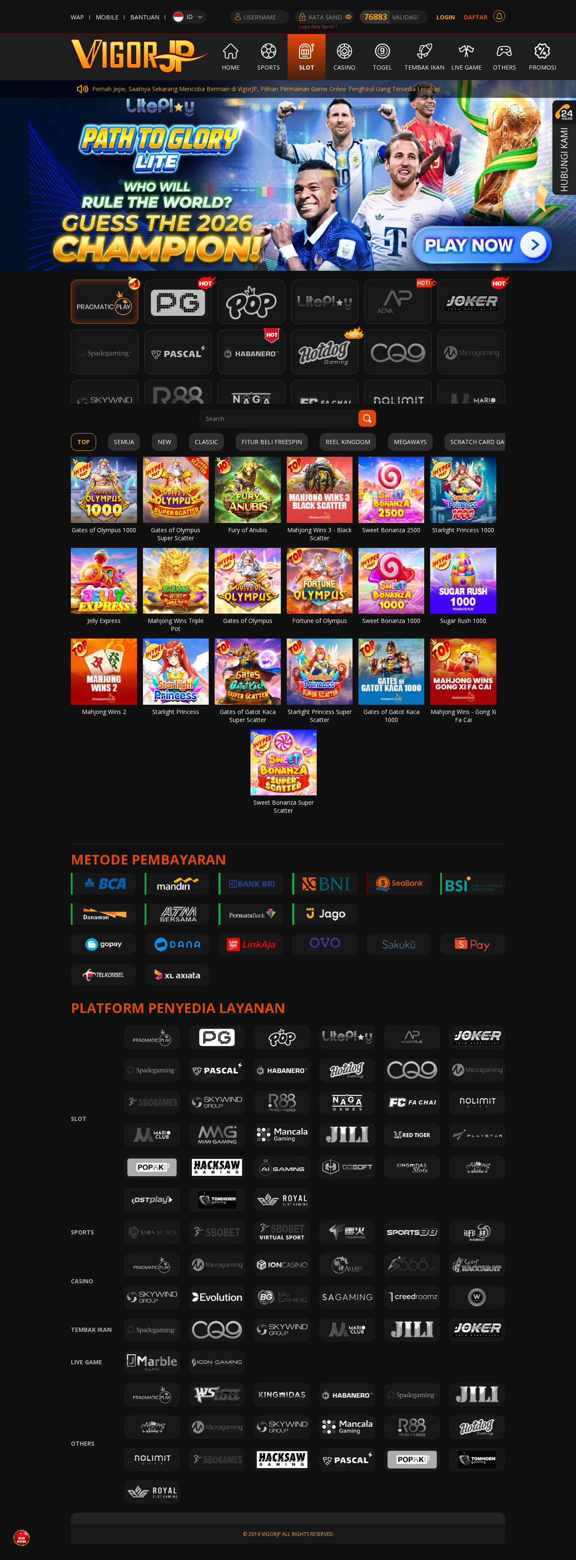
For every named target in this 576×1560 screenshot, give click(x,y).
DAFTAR (475, 17)
